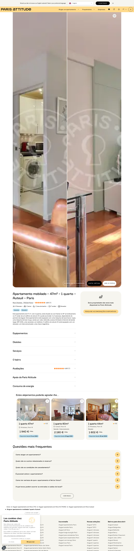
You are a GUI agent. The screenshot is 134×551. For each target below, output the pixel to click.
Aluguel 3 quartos (93, 545)
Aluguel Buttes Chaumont (116, 535)
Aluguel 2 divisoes (93, 530)
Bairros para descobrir (116, 522)
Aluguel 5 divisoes (93, 538)
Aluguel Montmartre (114, 543)
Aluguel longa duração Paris (68, 532)
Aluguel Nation (113, 548)
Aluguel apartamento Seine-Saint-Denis (37, 548)
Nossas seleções (93, 522)
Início (8, 507)
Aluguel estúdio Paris (66, 527)
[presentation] (69, 9)
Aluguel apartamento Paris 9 (11, 545)
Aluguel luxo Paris (64, 543)
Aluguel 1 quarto (92, 540)
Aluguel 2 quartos (93, 543)
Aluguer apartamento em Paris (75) (24, 507)
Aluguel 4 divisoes (93, 535)
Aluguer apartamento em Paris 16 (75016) (52, 507)
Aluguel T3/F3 (91, 527)
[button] (4, 548)
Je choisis (11, 542)
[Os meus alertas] (113, 9)
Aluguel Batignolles (114, 527)
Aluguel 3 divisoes (93, 532)
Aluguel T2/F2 (91, 525)
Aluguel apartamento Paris (67, 525)
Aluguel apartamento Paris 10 (12, 548)
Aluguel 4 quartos (93, 548)
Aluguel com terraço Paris (67, 540)
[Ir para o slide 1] (32, 417)
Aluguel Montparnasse (115, 545)
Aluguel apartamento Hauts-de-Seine (36, 545)
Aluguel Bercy (112, 532)
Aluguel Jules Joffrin (114, 538)
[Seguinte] (118, 149)
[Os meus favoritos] (109, 9)
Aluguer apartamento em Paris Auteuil (81, 507)
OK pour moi (30, 542)
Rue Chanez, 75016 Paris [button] (23, 302)
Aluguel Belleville (113, 530)
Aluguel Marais (113, 540)
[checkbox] (114, 16)
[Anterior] (15, 149)
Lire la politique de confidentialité (14, 536)
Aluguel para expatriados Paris (69, 538)
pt (123, 9)
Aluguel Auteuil (113, 525)
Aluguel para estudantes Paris (69, 535)
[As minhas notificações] (118, 9)
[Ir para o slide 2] (34, 417)
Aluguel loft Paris (64, 530)
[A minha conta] (130, 9)
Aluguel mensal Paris (65, 545)
